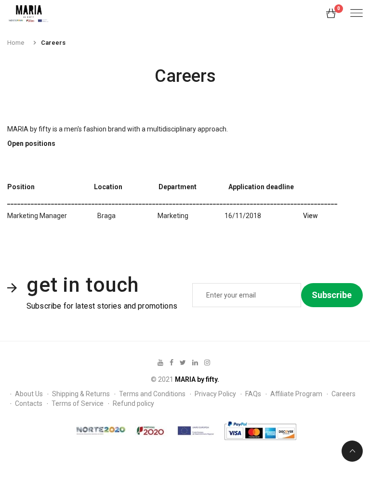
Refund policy (133, 403)
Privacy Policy (215, 394)
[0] (331, 15)
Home (15, 42)
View (310, 216)
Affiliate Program (296, 394)
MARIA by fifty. (197, 379)
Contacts (28, 403)
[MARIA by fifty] (29, 13)
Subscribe (332, 295)
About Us (29, 394)
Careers (343, 394)
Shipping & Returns (81, 394)
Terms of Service (78, 403)
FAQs (253, 394)
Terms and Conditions (152, 394)
